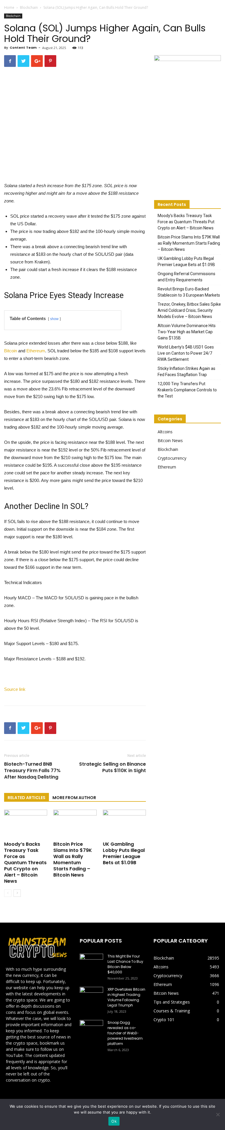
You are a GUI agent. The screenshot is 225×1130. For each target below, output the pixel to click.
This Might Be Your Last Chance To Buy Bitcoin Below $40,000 (125, 964)
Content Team (23, 47)
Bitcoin (10, 350)
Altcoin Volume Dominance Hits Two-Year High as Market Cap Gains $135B (187, 331)
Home (9, 7)
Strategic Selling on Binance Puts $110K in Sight (112, 767)
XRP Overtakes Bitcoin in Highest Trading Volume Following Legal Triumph (126, 997)
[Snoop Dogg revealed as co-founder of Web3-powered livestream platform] (91, 1028)
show (54, 319)
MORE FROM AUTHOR (74, 798)
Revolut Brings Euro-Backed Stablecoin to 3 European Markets (189, 292)
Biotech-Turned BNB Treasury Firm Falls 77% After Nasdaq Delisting (32, 770)
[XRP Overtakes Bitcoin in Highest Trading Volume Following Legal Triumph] (91, 995)
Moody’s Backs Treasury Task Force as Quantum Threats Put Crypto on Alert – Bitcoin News (25, 862)
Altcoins (165, 431)
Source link (14, 689)
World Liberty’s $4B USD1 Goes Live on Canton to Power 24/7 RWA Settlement (186, 353)
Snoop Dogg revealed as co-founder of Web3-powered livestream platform (125, 1033)
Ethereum (35, 350)
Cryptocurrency (172, 458)
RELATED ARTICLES (26, 798)
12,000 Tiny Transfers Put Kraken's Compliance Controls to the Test (187, 389)
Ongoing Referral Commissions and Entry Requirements (186, 276)
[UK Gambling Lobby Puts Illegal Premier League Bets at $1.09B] (124, 824)
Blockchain (29, 7)
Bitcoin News (170, 440)
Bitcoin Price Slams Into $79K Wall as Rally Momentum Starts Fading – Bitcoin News (72, 859)
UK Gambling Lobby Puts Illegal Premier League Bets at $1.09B (124, 853)
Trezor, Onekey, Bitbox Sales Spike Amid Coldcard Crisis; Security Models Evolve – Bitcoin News (189, 310)
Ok (114, 1121)
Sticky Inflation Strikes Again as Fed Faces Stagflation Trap (186, 371)
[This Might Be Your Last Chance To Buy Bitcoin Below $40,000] (91, 962)
